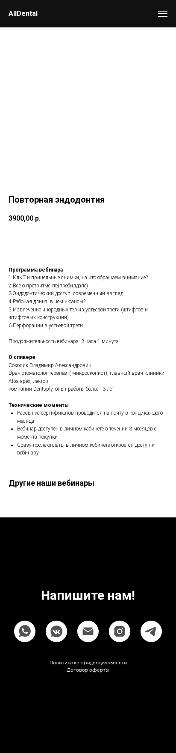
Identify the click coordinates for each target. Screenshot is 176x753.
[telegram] (151, 631)
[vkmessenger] (56, 631)
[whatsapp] (24, 631)
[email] (88, 631)
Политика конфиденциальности (88, 663)
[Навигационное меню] (162, 14)
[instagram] (119, 631)
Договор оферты (88, 670)
